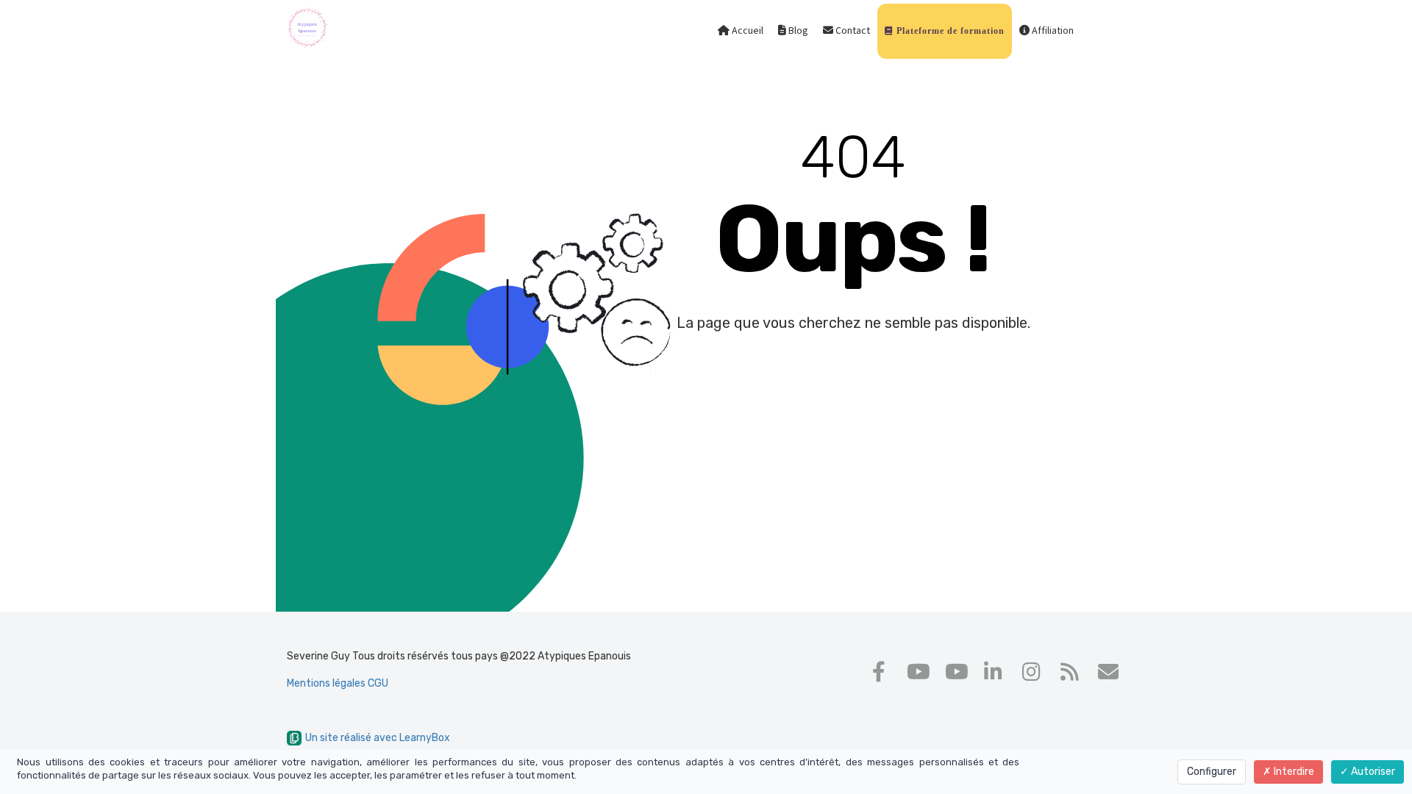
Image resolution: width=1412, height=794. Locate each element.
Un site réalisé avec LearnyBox (377, 738)
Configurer (1211, 771)
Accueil (746, 30)
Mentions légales (327, 683)
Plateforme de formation (949, 31)
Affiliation (1052, 30)
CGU (378, 683)
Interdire (1293, 771)
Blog (797, 30)
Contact (851, 30)
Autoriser (1372, 771)
